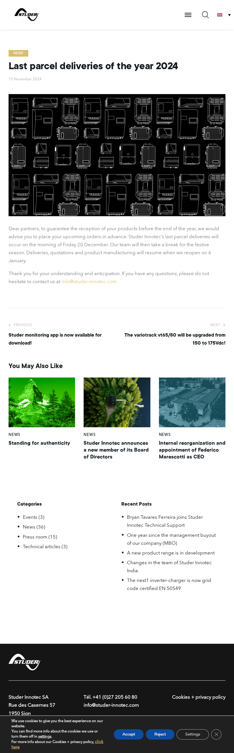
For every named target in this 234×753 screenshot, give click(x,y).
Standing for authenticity (39, 443)
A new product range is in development (171, 553)
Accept (128, 734)
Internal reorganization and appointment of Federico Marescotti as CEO (192, 450)
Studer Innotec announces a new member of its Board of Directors (116, 450)
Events (30, 517)
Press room (35, 537)
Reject (160, 734)
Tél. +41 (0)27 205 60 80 (110, 697)
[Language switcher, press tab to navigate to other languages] (224, 15)
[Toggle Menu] (188, 14)
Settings (192, 734)
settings (44, 736)
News (18, 53)
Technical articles (41, 547)
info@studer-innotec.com (89, 281)
